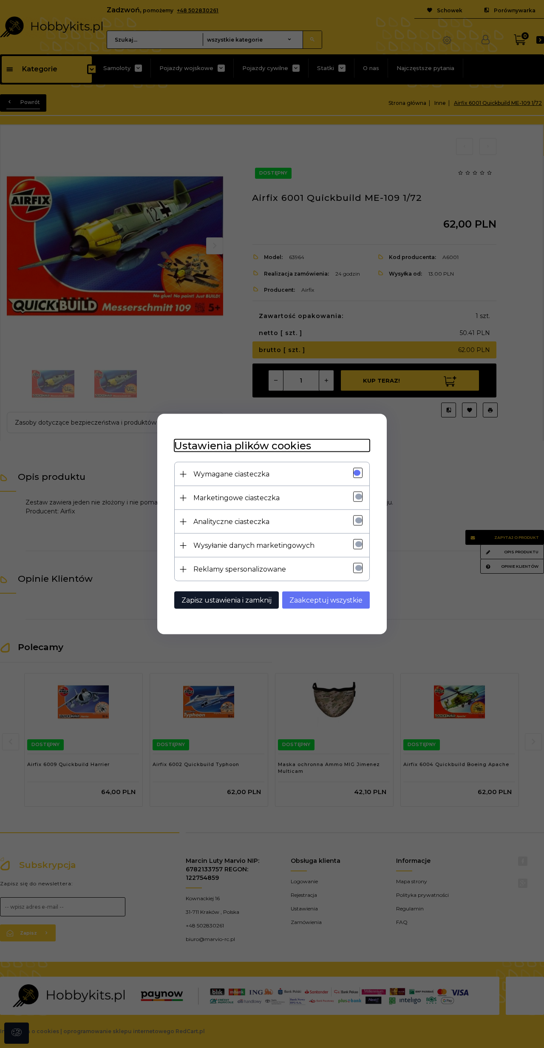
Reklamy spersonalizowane (239, 569)
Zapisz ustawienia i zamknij (226, 600)
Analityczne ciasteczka (231, 522)
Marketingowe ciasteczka (236, 498)
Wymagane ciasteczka (231, 474)
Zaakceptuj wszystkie (326, 600)
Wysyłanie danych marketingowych (253, 545)
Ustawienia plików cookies (242, 445)
